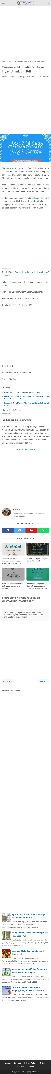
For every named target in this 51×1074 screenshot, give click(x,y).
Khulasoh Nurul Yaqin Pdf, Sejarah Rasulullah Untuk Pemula (26, 404)
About (8, 1063)
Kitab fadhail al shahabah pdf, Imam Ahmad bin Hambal (13, 586)
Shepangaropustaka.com (13, 168)
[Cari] (47, 3)
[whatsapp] (43, 530)
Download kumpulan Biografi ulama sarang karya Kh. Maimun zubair (36, 586)
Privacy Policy (30, 1063)
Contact (17, 1063)
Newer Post (7, 681)
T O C (42, 1063)
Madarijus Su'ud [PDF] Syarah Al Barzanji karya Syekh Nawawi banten (26, 397)
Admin (12, 77)
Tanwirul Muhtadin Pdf (25, 450)
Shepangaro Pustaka (32, 1072)
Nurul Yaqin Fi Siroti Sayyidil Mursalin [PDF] (22, 392)
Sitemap (20, 1067)
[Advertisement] (25, 35)
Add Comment (43, 77)
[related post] (13, 549)
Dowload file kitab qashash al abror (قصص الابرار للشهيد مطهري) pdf (12, 560)
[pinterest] (31, 530)
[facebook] (8, 530)
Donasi (31, 1067)
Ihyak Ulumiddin (28, 201)
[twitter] (20, 530)
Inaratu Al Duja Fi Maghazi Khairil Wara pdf (37, 559)
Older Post (43, 681)
